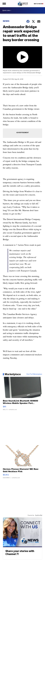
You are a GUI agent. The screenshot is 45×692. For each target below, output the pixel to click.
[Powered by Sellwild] (38, 515)
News (6, 21)
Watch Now (38, 3)
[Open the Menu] (4, 4)
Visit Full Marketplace (34, 374)
